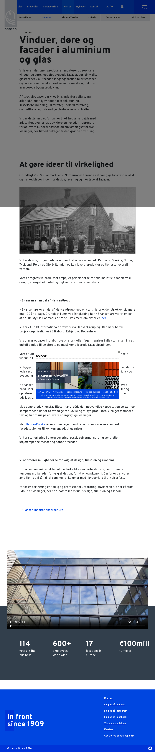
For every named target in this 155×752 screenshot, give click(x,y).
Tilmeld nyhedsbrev (115, 723)
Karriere (108, 729)
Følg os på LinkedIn (114, 704)
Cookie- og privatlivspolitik (119, 735)
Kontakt (108, 698)
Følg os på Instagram (115, 711)
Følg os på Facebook (115, 717)
